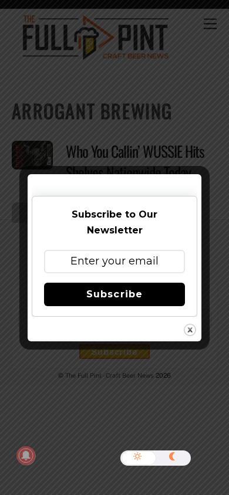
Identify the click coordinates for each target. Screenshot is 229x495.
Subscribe (114, 294)
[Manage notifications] (25, 455)
